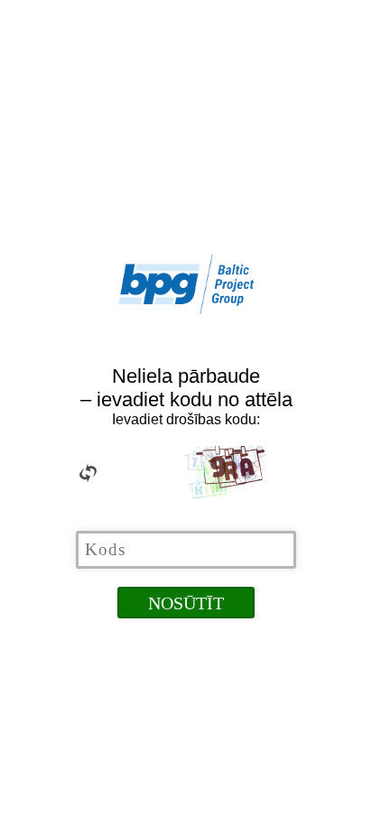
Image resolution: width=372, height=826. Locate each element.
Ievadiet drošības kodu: (186, 419)
